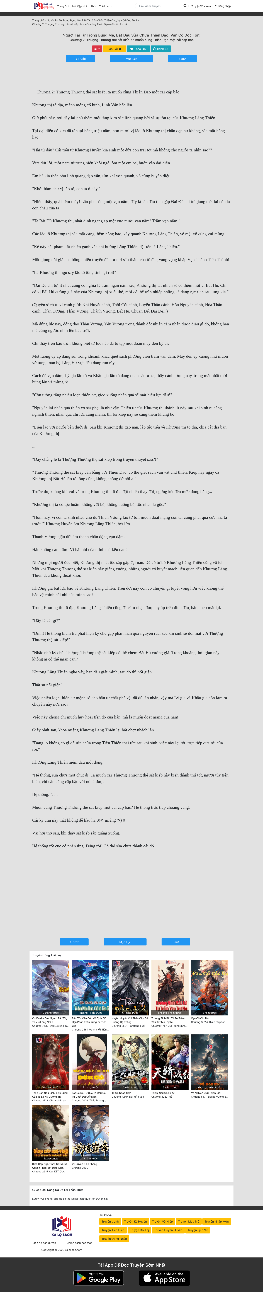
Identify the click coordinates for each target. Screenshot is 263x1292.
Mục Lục (131, 59)
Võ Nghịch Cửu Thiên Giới (206, 1092)
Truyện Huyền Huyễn (168, 1230)
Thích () (162, 49)
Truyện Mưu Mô (188, 1221)
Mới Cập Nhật (81, 6)
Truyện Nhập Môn (217, 1221)
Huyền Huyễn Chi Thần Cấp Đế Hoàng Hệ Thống (130, 1020)
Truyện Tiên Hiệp (113, 1230)
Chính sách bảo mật (79, 1243)
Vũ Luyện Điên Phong (84, 1163)
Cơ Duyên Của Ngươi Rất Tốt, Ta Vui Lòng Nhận (49, 1020)
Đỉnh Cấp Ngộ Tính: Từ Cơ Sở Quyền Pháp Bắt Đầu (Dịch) (49, 1165)
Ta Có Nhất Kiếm (121, 1092)
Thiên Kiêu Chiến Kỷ (162, 1092)
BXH (93, 6)
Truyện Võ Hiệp (162, 1221)
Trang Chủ (63, 6)
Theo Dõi (140, 49)
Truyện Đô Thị (139, 1230)
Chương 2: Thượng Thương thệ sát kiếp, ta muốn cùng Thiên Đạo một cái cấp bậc (132, 40)
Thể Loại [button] (104, 6)
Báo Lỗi (113, 49)
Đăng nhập (224, 6)
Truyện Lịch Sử (198, 1230)
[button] (202, 6)
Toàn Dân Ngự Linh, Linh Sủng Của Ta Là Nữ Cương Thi (50, 1094)
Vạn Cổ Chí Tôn (200, 1018)
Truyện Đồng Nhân (114, 1238)
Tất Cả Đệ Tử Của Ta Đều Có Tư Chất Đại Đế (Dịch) (89, 1094)
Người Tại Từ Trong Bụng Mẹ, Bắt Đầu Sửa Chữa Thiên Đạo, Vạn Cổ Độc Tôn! (131, 35)
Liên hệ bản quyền (44, 1243)
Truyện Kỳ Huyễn (135, 1221)
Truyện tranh (110, 1221)
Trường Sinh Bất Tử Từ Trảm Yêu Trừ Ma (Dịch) (167, 1020)
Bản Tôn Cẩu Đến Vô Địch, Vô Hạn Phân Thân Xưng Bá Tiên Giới (89, 1022)
